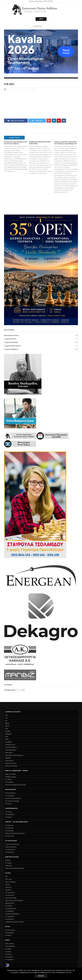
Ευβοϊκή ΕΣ (8, 866)
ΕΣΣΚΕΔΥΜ (8, 734)
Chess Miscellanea (10, 750)
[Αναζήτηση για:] (41, 26)
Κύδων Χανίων (9, 943)
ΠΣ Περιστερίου (10, 892)
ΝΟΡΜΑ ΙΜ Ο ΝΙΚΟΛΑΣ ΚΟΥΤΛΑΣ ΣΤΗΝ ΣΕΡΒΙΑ (40, 143)
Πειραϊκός (8, 890)
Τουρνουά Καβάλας (11, 349)
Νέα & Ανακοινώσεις (11, 335)
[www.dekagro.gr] (41, 640)
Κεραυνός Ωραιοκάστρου (13, 798)
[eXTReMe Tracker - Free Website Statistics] (7, 967)
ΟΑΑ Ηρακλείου (10, 946)
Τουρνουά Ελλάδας (11, 342)
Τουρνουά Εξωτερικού (12, 346)
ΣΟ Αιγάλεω (8, 906)
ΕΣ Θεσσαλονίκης (10, 793)
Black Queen (9, 753)
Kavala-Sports (9, 760)
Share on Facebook (17, 121)
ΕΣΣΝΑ (7, 723)
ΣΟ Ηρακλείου (9, 959)
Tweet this (38, 121)
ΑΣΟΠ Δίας (8, 879)
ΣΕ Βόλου (8, 860)
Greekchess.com (10, 745)
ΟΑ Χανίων (8, 954)
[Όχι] (79, 974)
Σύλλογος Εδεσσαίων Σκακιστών (15, 833)
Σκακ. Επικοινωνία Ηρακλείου (14, 900)
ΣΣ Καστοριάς (9, 831)
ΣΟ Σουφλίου (9, 782)
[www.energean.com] (41, 589)
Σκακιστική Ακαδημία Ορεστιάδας (15, 785)
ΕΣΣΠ (6, 737)
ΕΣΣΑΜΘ (7, 731)
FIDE (6, 715)
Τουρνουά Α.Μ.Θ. (10, 339)
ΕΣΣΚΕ (7, 739)
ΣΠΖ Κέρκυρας (9, 852)
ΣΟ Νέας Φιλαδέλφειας (12, 914)
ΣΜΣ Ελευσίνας (9, 903)
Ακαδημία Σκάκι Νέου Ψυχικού (14, 922)
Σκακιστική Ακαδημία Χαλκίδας (14, 868)
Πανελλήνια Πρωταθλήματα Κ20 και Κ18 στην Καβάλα (15, 143)
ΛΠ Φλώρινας (9, 825)
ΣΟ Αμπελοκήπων (10, 908)
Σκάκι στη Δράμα (10, 774)
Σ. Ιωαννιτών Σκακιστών (12, 844)
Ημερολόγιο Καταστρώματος (14, 755)
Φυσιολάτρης (9, 919)
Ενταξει (41, 976)
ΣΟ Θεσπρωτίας (10, 849)
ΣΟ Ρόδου (8, 935)
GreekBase (8, 742)
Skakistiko (8, 758)
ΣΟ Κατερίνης (9, 828)
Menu (41, 19)
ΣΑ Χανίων (8, 951)
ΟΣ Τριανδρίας (9, 796)
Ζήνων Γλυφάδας (10, 882)
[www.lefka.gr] (20, 665)
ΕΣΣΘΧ (7, 726)
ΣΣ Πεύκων (8, 804)
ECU (6, 718)
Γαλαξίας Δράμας (10, 777)
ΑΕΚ (6, 876)
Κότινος (7, 884)
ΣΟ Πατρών (8, 812)
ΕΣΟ (6, 721)
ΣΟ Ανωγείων (9, 957)
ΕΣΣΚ (6, 729)
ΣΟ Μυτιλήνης (9, 933)
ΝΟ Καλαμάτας (9, 814)
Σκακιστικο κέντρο (10, 763)
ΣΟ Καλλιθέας (9, 911)
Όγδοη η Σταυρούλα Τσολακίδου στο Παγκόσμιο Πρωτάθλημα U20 (65, 143)
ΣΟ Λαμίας (8, 863)
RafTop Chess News (11, 766)
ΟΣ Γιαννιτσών (9, 836)
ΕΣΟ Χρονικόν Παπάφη (12, 801)
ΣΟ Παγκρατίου (10, 916)
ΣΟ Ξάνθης (8, 779)
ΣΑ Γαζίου (8, 949)
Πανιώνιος (8, 887)
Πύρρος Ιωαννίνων (10, 847)
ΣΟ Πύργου (8, 817)
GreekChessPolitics (11, 747)
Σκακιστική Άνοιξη (10, 898)
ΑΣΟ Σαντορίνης (10, 930)
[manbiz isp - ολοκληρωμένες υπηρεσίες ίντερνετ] (20, 680)
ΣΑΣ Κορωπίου (9, 895)
